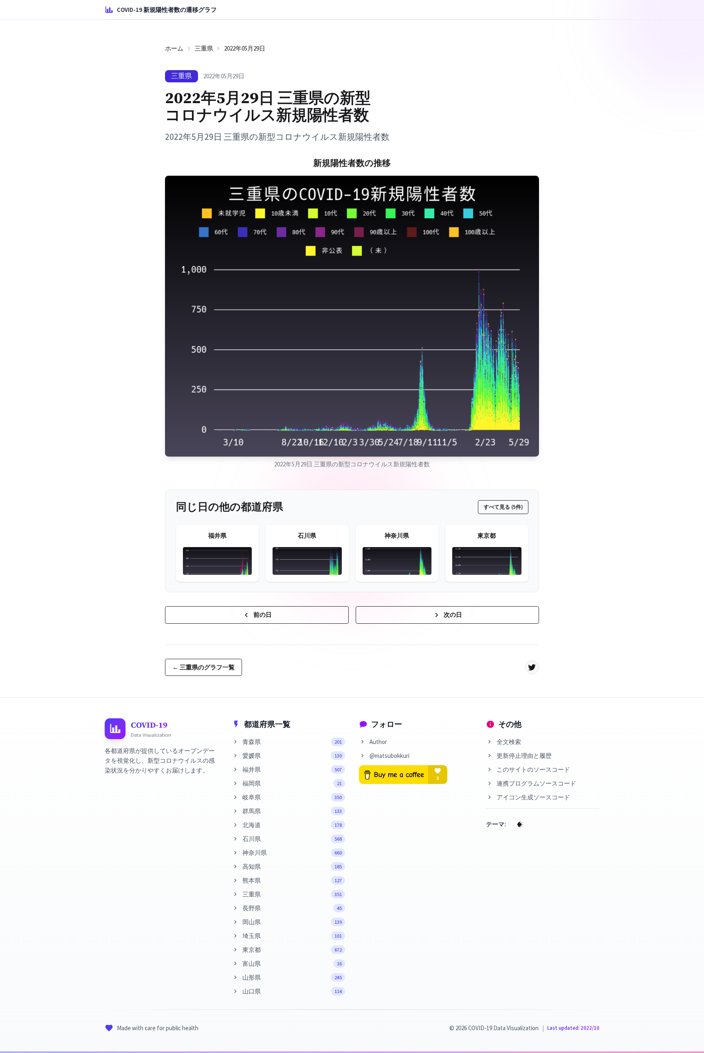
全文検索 (509, 742)
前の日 (262, 614)
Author (378, 742)
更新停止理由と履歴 (524, 755)
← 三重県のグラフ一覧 (203, 667)
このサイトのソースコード (533, 769)
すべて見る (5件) (503, 506)
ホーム (174, 48)
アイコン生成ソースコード (533, 797)
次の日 (453, 614)
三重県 (204, 48)
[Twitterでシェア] (532, 667)
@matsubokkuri (389, 755)
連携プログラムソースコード (536, 783)
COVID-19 (149, 725)
